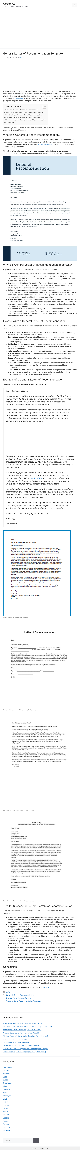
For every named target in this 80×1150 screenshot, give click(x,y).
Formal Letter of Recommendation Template (23, 1001)
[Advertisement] (40, 29)
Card (5, 1077)
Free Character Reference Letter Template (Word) (22, 1023)
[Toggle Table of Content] (43, 107)
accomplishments (45, 144)
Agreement (7, 1067)
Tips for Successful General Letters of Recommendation (25, 120)
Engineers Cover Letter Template (16, 1042)
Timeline (6, 1130)
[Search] (36, 1140)
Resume (6, 1124)
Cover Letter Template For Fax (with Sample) (21, 1045)
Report (6, 1121)
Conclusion (9, 122)
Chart (5, 1086)
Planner (6, 1114)
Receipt (6, 1118)
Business (6, 1073)
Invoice (6, 1105)
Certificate (7, 1083)
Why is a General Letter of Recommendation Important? (25, 112)
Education (7, 1092)
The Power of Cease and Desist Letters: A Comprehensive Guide (28, 1026)
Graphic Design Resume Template (19, 998)
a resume (19, 98)
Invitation (6, 1102)
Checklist (6, 1089)
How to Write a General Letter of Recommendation (23, 115)
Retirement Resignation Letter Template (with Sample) (24, 1052)
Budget (6, 1070)
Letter (8, 992)
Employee (7, 1096)
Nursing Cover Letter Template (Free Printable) (21, 1033)
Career (5, 1080)
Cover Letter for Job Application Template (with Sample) (25, 1049)
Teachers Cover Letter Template (16, 1039)
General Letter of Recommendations (20, 995)
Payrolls (6, 1111)
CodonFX (9, 3)
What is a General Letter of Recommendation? (21, 110)
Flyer (5, 1099)
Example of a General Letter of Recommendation (22, 117)
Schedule (6, 1127)
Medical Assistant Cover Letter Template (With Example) (25, 1036)
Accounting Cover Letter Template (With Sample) (22, 1030)
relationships (36, 478)
